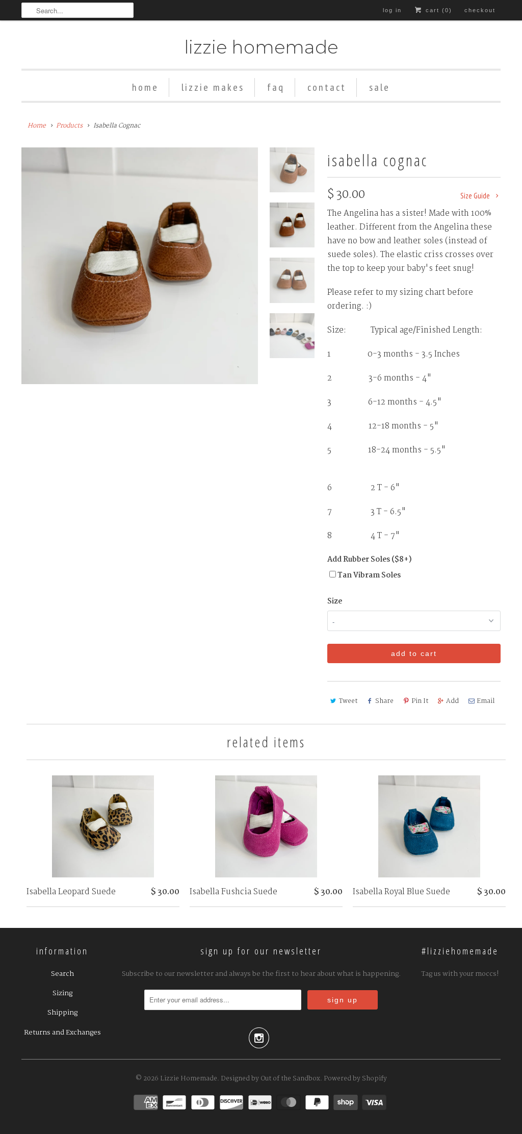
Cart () (437, 10)
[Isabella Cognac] (139, 265)
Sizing (62, 993)
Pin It (419, 701)
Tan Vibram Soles (369, 575)
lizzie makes (212, 87)
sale (379, 87)
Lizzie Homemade (261, 47)
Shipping (62, 1012)
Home (145, 87)
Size (334, 601)
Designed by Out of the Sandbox (270, 1078)
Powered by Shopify (355, 1078)
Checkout (479, 10)
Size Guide (475, 195)
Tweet (348, 701)
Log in (392, 10)
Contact (326, 87)
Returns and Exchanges (62, 1032)
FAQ (275, 87)
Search (62, 973)
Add (452, 701)
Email (485, 701)
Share (384, 701)
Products (69, 125)
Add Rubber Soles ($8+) (369, 559)
